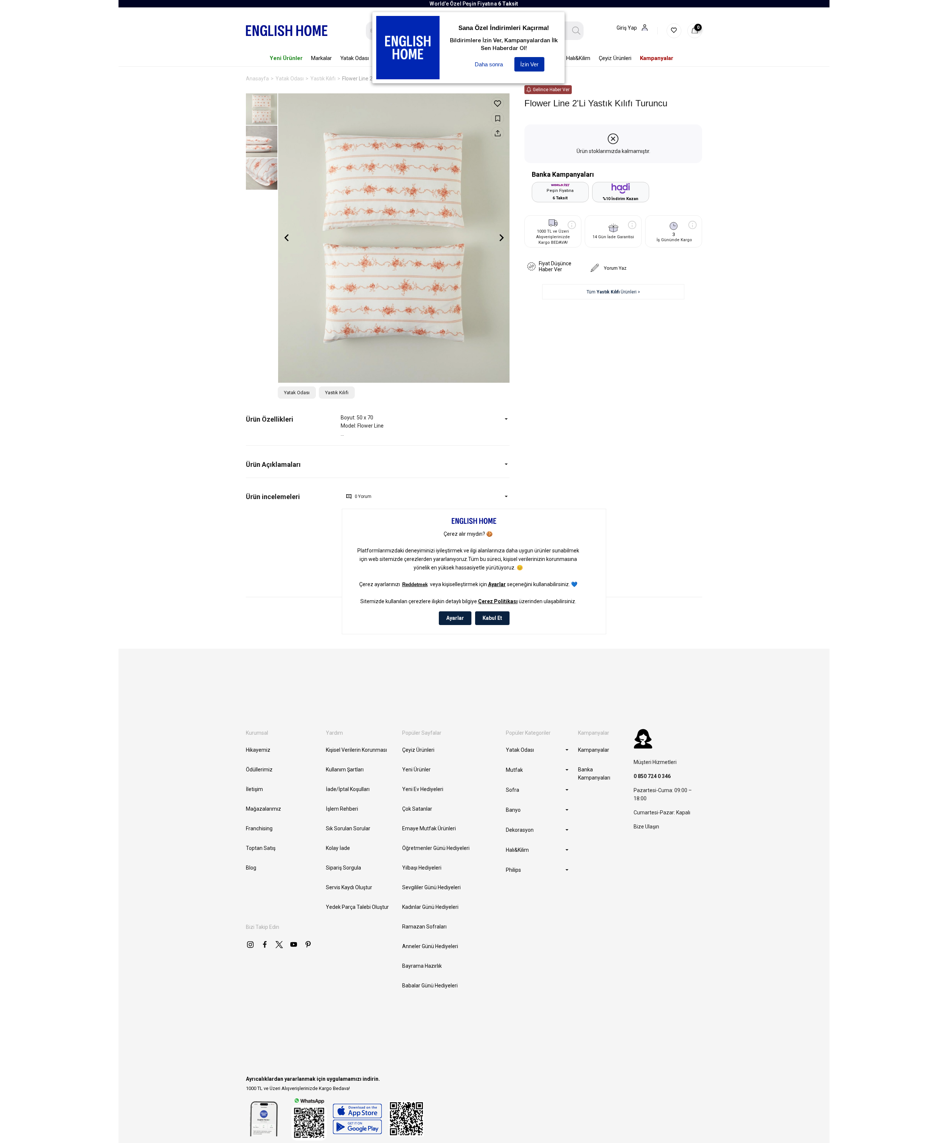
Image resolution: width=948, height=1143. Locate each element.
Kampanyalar (593, 750)
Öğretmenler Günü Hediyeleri (436, 848)
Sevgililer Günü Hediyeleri (431, 887)
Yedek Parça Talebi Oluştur (357, 907)
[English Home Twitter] (279, 944)
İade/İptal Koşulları (348, 789)
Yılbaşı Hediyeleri (421, 868)
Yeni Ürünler (416, 769)
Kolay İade (338, 848)
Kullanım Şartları (345, 769)
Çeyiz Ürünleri (418, 750)
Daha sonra (489, 64)
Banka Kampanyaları (594, 774)
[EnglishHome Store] (357, 1118)
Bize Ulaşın (646, 827)
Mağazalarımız (263, 809)
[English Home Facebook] (264, 944)
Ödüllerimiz (259, 769)
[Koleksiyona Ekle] (497, 118)
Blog (251, 868)
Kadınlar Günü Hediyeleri (430, 907)
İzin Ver (529, 64)
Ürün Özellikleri (269, 419)
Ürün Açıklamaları (273, 464)
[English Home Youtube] (293, 944)
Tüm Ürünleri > (613, 292)
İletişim (254, 789)
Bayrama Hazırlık (422, 966)
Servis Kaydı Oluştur (349, 887)
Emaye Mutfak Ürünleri (429, 828)
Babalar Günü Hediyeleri (430, 986)
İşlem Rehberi (342, 809)
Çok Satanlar (417, 809)
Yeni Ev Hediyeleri (422, 789)
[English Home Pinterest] (308, 944)
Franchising (259, 828)
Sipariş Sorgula (343, 868)
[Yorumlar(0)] (293, 497)
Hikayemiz (258, 750)
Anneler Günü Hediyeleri (430, 946)
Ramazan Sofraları (424, 927)
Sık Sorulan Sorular (348, 828)
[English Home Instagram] (250, 944)
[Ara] (576, 31)
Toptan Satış (261, 848)
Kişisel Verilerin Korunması (356, 750)
